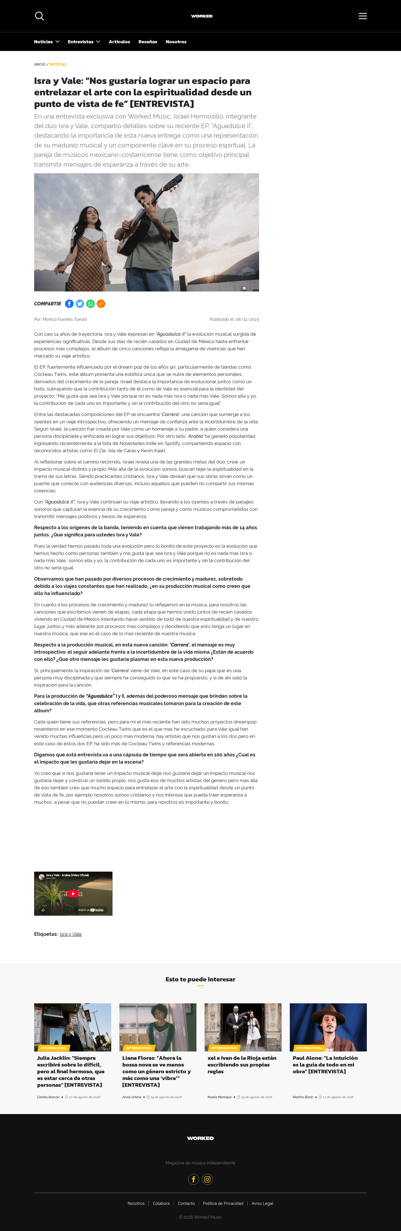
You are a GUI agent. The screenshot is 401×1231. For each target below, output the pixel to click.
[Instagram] (207, 1179)
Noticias (43, 41)
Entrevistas (81, 41)
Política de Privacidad (223, 1203)
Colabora (161, 1203)
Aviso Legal (262, 1203)
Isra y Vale (71, 934)
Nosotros (176, 41)
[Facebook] (193, 1179)
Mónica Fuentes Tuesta (65, 319)
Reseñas (148, 41)
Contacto (186, 1203)
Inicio (39, 64)
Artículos (119, 41)
